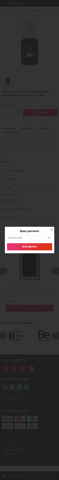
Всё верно (29, 246)
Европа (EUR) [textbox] (15, 237)
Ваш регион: (29, 231)
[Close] (52, 229)
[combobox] (29, 237)
